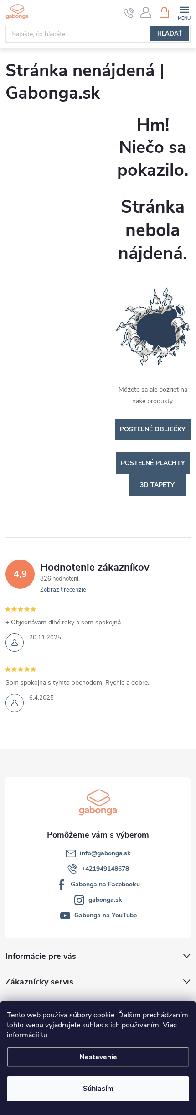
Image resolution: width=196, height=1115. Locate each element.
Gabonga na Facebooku (105, 884)
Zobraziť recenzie (63, 590)
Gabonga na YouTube (105, 915)
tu (44, 1035)
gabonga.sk (105, 899)
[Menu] (184, 12)
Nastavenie (98, 1057)
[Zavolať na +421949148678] (129, 13)
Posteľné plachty (153, 463)
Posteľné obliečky (153, 429)
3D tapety (157, 485)
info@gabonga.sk (105, 853)
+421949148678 (105, 868)
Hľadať (169, 34)
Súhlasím (98, 1089)
